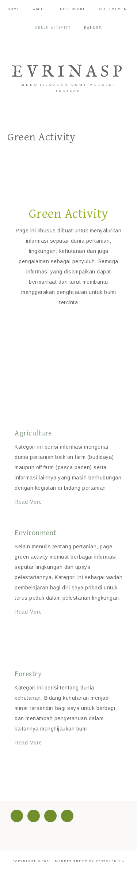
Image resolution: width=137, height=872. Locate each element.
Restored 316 (110, 861)
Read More (28, 502)
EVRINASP (69, 72)
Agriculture (33, 433)
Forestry (28, 674)
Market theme (71, 861)
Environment (35, 533)
